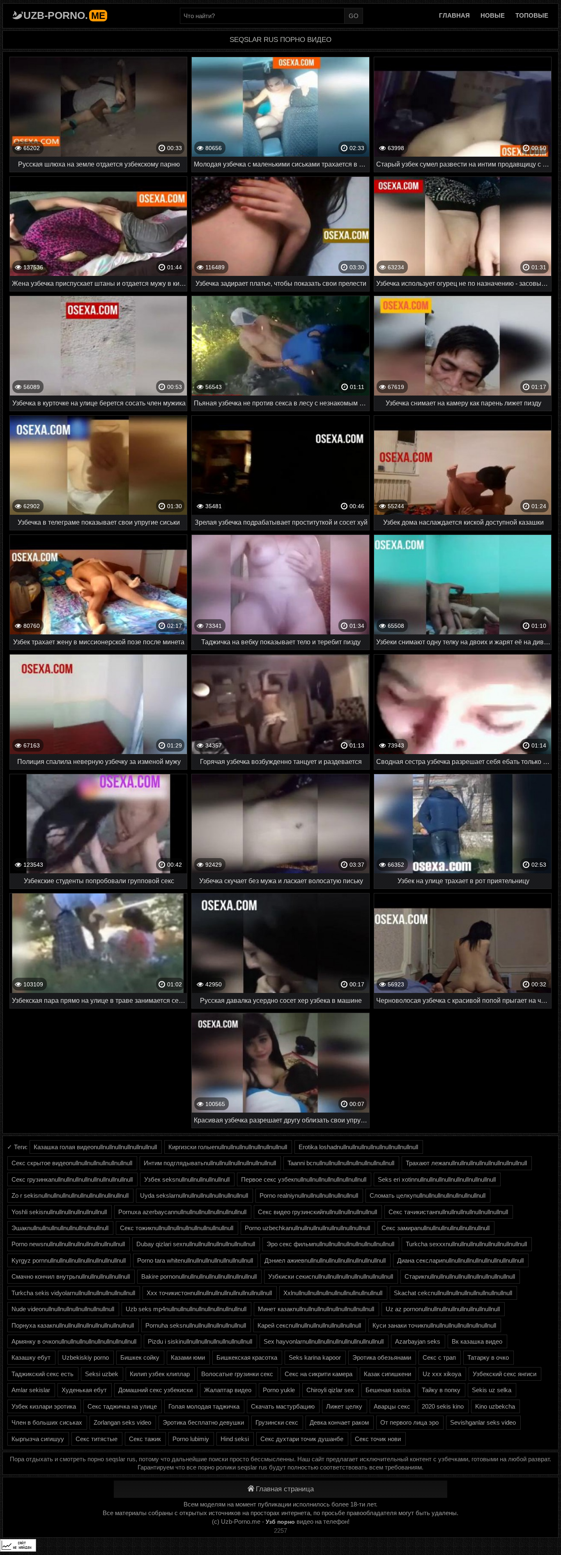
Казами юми (188, 1357)
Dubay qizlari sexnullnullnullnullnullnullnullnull (195, 1243)
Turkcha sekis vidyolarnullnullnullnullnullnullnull (73, 1292)
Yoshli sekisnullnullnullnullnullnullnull (59, 1211)
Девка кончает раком (339, 1422)
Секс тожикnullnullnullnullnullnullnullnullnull (176, 1227)
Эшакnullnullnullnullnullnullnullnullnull (59, 1227)
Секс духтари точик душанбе (301, 1438)
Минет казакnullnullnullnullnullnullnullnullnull (316, 1308)
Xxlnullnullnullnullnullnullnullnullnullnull (332, 1292)
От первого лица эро (409, 1422)
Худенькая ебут (84, 1389)
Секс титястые (96, 1438)
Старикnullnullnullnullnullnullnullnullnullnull (460, 1276)
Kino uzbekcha (495, 1406)
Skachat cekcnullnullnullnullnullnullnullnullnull (453, 1292)
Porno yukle (279, 1389)
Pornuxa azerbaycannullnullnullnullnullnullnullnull (182, 1211)
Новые (493, 15)
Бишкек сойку (139, 1357)
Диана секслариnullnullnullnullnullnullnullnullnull (460, 1260)
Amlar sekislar (30, 1389)
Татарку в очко (488, 1357)
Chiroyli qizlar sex (330, 1389)
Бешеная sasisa (388, 1389)
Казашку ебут (31, 1357)
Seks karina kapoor (315, 1357)
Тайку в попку (441, 1389)
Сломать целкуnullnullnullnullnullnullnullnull (427, 1195)
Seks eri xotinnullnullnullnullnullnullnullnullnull (437, 1179)
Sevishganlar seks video (483, 1422)
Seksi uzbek (101, 1373)
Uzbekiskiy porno (85, 1357)
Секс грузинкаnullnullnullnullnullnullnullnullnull (72, 1179)
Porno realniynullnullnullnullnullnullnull (309, 1195)
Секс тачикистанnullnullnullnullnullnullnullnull (448, 1211)
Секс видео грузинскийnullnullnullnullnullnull (317, 1211)
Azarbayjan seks (417, 1341)
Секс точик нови (378, 1438)
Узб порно (280, 1521)
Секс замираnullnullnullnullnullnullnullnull (436, 1227)
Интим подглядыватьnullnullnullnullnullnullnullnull (210, 1162)
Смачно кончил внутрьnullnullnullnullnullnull (70, 1276)
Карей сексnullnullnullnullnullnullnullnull (309, 1325)
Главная (454, 15)
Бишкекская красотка (246, 1357)
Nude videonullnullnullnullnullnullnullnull (62, 1308)
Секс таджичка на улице (122, 1406)
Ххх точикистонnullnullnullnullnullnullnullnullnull (209, 1292)
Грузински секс (276, 1422)
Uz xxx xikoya (442, 1373)
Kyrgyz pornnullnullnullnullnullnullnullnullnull (68, 1260)
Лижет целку (344, 1406)
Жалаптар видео (227, 1389)
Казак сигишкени (387, 1373)
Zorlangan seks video (122, 1422)
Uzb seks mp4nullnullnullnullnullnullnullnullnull (186, 1308)
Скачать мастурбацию (283, 1406)
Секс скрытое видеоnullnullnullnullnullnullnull (71, 1162)
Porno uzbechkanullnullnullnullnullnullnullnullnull (307, 1227)
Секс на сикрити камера (318, 1373)
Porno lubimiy (190, 1438)
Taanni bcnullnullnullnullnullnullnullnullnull (340, 1162)
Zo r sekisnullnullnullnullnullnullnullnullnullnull (70, 1195)
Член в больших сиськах (46, 1422)
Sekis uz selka (491, 1389)
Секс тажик (145, 1438)
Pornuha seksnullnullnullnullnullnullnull (195, 1325)
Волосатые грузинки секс (237, 1373)
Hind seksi (235, 1438)
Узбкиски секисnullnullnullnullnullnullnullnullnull (330, 1276)
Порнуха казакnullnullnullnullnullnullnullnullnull (72, 1325)
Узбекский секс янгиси (504, 1373)
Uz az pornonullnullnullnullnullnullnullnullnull (443, 1308)
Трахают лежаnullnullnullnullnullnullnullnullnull (466, 1162)
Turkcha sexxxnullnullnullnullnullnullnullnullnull (466, 1243)
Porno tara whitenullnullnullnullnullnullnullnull (195, 1260)
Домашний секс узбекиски (155, 1389)
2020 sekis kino (443, 1406)
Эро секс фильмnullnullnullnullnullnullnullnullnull (330, 1243)
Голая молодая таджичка (203, 1406)
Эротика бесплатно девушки (203, 1422)
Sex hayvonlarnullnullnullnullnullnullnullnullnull (324, 1341)
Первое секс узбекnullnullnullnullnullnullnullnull (303, 1179)
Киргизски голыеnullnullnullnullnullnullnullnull (227, 1146)
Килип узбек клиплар (160, 1373)
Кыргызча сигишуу (37, 1438)
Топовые (531, 15)
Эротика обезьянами (381, 1357)
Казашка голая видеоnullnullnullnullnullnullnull (95, 1146)
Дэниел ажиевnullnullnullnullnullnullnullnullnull (325, 1260)
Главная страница (285, 1489)
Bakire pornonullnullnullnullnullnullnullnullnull (199, 1276)
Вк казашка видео (477, 1341)
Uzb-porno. (64, 15)
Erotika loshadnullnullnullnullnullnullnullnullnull (358, 1146)
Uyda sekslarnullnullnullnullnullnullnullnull (194, 1195)
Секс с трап (439, 1357)
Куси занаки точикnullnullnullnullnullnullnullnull (434, 1325)
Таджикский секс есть (42, 1373)
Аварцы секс (392, 1406)
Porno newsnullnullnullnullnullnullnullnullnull (68, 1243)
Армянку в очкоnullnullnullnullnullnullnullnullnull (73, 1341)
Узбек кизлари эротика (43, 1406)
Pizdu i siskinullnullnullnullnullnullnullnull (200, 1341)
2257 (280, 1530)
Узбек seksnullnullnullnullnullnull (187, 1179)
